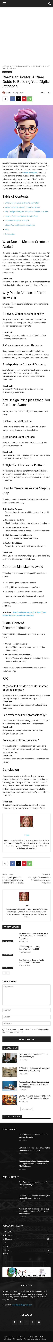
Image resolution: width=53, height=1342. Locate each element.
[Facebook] (12, 98)
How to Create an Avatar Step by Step (21, 216)
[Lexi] (4, 92)
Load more (26, 1109)
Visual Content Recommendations (20, 225)
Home (4, 66)
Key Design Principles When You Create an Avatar (26, 212)
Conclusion (10, 234)
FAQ (7, 229)
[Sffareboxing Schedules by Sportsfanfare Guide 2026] (9, 951)
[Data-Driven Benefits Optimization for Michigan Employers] (9, 1058)
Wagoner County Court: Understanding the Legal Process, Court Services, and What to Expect (34, 1084)
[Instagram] (32, 1322)
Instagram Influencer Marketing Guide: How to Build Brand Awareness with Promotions (33, 935)
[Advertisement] (26, 34)
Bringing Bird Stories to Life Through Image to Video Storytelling (39, 880)
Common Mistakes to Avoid (17, 220)
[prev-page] (4, 973)
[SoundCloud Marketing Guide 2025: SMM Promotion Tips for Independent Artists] (9, 1100)
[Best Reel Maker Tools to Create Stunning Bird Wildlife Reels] (9, 964)
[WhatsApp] (29, 98)
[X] (18, 98)
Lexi (9, 92)
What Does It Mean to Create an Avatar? (22, 203)
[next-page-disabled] (7, 973)
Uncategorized (13, 66)
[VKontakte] (38, 1322)
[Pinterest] (24, 98)
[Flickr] (26, 1322)
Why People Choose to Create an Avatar (22, 207)
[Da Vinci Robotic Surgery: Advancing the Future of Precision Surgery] (9, 1072)
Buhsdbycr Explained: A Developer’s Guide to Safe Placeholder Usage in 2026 (13, 880)
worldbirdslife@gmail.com (22, 1305)
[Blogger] (14, 1322)
